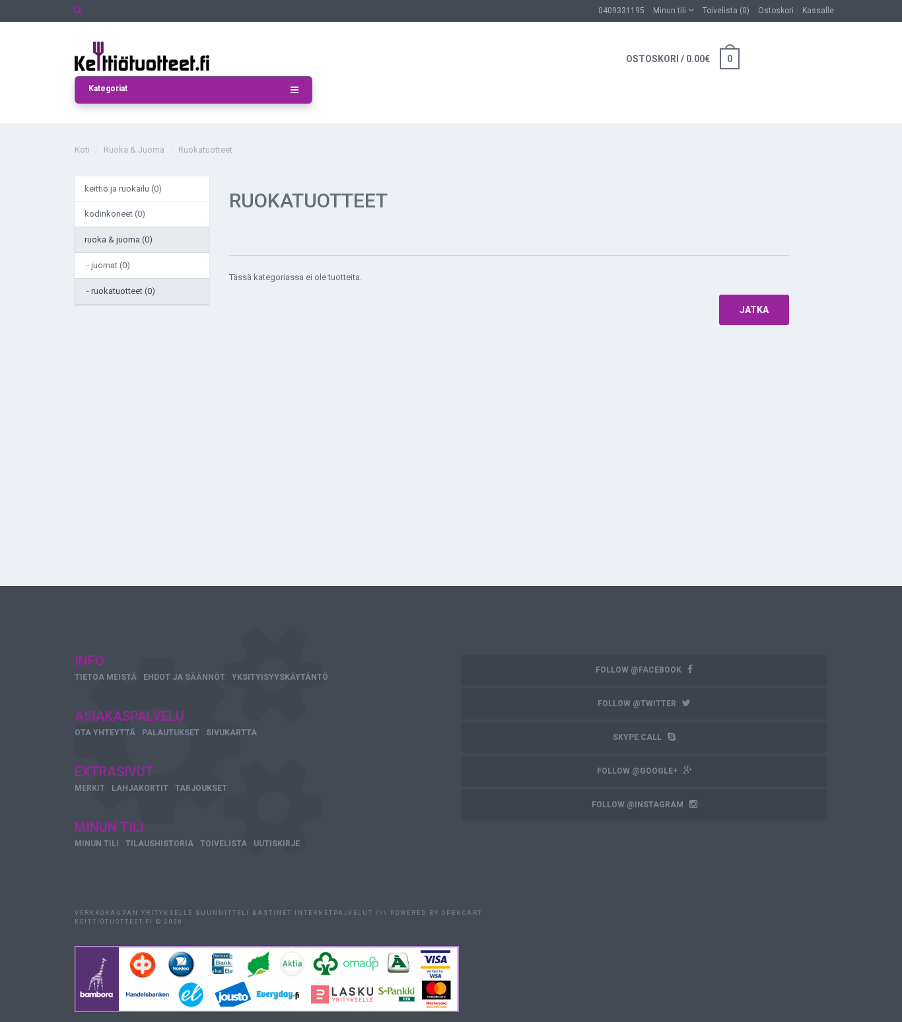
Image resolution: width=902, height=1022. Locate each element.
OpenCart (462, 913)
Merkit (90, 788)
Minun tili (97, 843)
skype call (638, 737)
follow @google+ (638, 771)
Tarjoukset (201, 788)
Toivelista (223, 843)
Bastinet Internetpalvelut (311, 913)
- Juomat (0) (107, 265)
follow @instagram (638, 804)
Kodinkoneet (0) (115, 214)
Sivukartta (231, 732)
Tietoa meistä (106, 677)
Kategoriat (107, 88)
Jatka (754, 310)
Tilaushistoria (159, 843)
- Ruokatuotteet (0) (120, 291)
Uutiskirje (277, 843)
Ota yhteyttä (105, 732)
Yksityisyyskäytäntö (280, 677)
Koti (82, 150)
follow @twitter (638, 703)
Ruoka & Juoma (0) (119, 239)
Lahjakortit (140, 788)
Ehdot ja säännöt (184, 677)
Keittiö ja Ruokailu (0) (123, 189)
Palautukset (170, 732)
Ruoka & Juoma (134, 150)
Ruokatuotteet (205, 150)
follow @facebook (639, 670)
